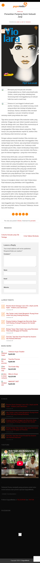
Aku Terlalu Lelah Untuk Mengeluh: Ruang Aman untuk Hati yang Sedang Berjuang (22, 314)
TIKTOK (31, 500)
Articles (20, 11)
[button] (3, 5)
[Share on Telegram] (26, 214)
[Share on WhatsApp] (13, 214)
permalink (33, 220)
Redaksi (28, 22)
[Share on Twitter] (20, 214)
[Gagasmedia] (20, 5)
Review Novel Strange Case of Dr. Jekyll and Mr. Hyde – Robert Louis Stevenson (22, 306)
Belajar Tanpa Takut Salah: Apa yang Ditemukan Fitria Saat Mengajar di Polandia (22, 330)
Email (5, 278)
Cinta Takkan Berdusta (31, 236)
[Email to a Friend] (23, 214)
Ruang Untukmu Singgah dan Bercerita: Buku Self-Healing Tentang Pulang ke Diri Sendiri (21, 322)
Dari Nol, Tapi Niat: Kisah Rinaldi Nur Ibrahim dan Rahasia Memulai (21, 337)
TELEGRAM (21, 500)
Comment (7, 254)
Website (6, 287)
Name (5, 270)
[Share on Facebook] (16, 214)
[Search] (38, 5)
